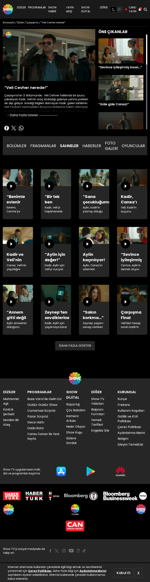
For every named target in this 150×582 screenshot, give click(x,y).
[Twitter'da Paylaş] (13, 128)
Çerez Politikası (39, 571)
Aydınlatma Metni (92, 571)
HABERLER (91, 146)
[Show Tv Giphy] (78, 550)
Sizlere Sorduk (71, 440)
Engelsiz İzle (100, 430)
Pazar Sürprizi (37, 416)
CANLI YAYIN (132, 9)
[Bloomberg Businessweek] (125, 496)
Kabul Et (124, 572)
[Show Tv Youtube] (71, 550)
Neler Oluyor (75, 426)
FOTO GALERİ (111, 145)
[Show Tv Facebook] (50, 550)
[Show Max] (141, 509)
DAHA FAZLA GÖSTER (75, 345)
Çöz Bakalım (75, 410)
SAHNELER (69, 146)
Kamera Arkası (72, 418)
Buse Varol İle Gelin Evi (44, 399)
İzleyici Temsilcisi (130, 444)
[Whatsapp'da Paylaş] (21, 128)
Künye (122, 399)
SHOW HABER (52, 9)
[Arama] (145, 9)
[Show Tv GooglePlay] (91, 471)
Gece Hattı (35, 422)
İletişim (123, 438)
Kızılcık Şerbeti (8, 411)
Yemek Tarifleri (97, 422)
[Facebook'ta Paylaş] (6, 128)
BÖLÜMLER (16, 146)
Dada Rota (35, 428)
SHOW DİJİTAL (85, 9)
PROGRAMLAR (37, 7)
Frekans (124, 405)
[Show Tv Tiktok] (84, 550)
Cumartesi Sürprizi (41, 410)
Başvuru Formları (97, 411)
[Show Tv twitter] (56, 551)
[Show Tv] (8, 9)
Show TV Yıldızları (97, 401)
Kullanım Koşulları (131, 410)
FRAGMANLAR (43, 146)
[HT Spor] (53, 496)
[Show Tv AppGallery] (120, 471)
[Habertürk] (12, 496)
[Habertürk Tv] (34, 496)
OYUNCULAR (133, 146)
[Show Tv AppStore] (61, 471)
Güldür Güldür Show (42, 405)
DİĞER (104, 7)
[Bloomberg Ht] (81, 496)
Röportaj (72, 404)
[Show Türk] (75, 509)
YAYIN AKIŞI (70, 9)
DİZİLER (21, 7)
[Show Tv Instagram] (64, 550)
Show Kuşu (74, 432)
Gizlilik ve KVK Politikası (128, 418)
